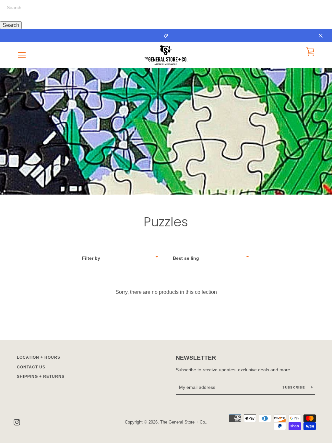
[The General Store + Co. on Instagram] (17, 422)
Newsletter (196, 357)
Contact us (31, 367)
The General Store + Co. (183, 422)
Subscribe (294, 387)
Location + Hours (38, 357)
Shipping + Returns (41, 376)
